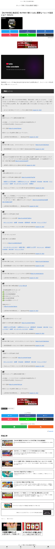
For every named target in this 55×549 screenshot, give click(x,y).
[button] (51, 283)
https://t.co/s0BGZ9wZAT (15, 243)
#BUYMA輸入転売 (7, 202)
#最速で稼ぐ (22, 247)
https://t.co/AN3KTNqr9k (24, 357)
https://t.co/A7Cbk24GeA (42, 144)
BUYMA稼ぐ (5, 408)
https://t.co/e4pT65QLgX (15, 384)
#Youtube (39, 181)
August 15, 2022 (39, 226)
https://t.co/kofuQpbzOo (37, 273)
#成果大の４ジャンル (23, 181)
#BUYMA (45, 181)
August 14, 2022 (39, 345)
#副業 (11, 183)
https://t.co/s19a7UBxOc (10, 306)
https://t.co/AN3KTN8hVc (24, 218)
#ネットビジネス (8, 222)
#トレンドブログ (41, 222)
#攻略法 (31, 183)
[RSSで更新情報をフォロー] (40, 426)
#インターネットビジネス (21, 183)
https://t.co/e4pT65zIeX (15, 128)
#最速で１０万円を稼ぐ (10, 181)
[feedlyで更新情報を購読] (14, 426)
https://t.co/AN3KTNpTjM (28, 177)
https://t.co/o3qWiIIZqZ (39, 200)
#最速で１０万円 (31, 247)
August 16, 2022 (37, 110)
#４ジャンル (40, 247)
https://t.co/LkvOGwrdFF (21, 161)
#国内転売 (33, 181)
